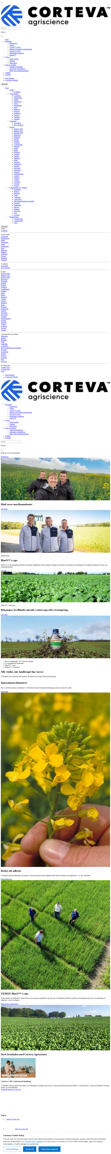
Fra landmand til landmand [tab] (14, 663)
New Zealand (18, 125)
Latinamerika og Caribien (18, 188)
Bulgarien (17, 135)
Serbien (16, 166)
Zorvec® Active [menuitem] (15, 51)
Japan (16, 104)
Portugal (17, 162)
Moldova (17, 158)
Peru (15, 213)
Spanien (16, 172)
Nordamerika (14, 217)
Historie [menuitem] (12, 61)
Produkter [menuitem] (8, 41)
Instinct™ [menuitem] (13, 55)
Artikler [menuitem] (8, 73)
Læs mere (4, 509)
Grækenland (18, 145)
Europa (12, 127)
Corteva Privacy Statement (33, 1141)
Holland (16, 146)
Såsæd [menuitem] (12, 45)
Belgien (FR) (18, 129)
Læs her (3, 571)
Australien (13, 121)
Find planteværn (6, 879)
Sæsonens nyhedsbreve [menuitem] (17, 69)
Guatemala (17, 205)
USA (15, 223)
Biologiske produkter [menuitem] (17, 53)
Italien (16, 150)
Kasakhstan (18, 105)
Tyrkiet (16, 180)
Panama (16, 209)
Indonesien (17, 102)
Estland (16, 139)
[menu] (2, 2)
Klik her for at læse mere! (9, 1004)
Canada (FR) (18, 221)
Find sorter (4, 691)
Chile (16, 195)
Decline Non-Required (49, 1149)
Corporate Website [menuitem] (11, 80)
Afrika (12, 90)
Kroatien (17, 152)
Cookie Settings (12, 1149)
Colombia (17, 197)
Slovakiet (17, 168)
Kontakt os (4, 457)
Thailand (17, 117)
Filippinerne (18, 98)
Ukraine (16, 184)
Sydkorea (17, 113)
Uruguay (17, 215)
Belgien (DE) (18, 133)
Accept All (30, 1149)
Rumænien (17, 164)
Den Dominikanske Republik (24, 201)
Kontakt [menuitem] (8, 75)
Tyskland (17, 182)
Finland (16, 141)
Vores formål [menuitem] (14, 59)
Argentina (17, 189)
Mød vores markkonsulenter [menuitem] (19, 71)
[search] (2, 36)
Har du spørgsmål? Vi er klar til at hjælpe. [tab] (19, 661)
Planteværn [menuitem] (13, 43)
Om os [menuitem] (7, 57)
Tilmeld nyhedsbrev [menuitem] (16, 67)
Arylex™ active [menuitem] (15, 47)
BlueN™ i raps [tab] (10, 665)
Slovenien (17, 170)
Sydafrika (17, 92)
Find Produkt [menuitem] (9, 78)
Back (7, 39)
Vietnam (17, 119)
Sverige (16, 176)
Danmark (4, 84)
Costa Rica (17, 199)
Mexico (16, 207)
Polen (16, 160)
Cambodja (17, 96)
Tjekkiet (17, 178)
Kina (15, 107)
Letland (16, 154)
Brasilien (17, 193)
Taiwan (16, 115)
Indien (16, 100)
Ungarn (16, 186)
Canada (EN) (18, 219)
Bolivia (16, 191)
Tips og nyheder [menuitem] (10, 65)
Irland (16, 148)
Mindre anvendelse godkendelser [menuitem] (21, 49)
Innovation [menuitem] (13, 63)
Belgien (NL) (18, 131)
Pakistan (17, 111)
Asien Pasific (14, 94)
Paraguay (17, 211)
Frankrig (17, 143)
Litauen (16, 156)
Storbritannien (19, 174)
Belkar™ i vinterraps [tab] (12, 667)
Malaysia (17, 109)
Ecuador (17, 203)
